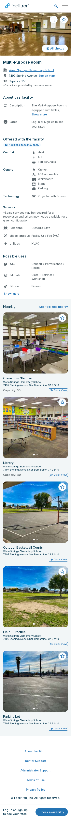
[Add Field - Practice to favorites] (62, 572)
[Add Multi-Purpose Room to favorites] (64, 19)
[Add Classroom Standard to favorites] (62, 318)
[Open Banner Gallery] (35, 34)
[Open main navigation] (65, 6)
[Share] (54, 19)
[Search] (56, 6)
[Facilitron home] (17, 9)
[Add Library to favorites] (62, 402)
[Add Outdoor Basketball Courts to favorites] (62, 487)
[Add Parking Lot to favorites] (62, 656)
